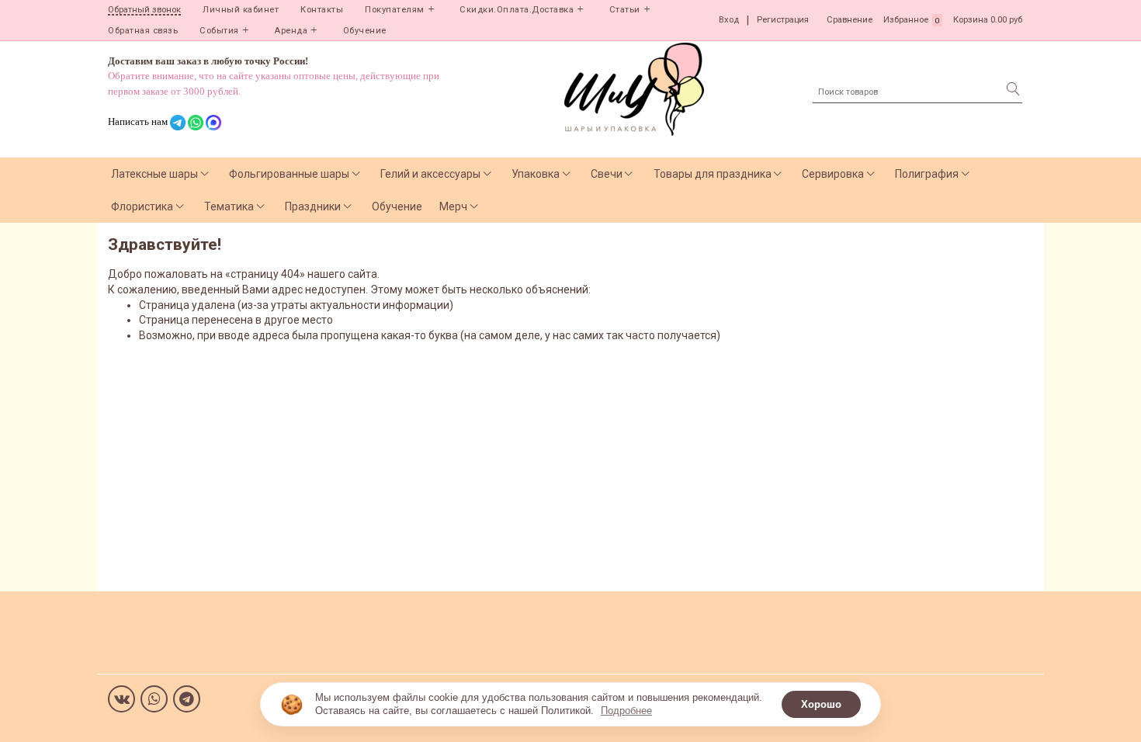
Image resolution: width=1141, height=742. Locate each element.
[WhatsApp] (154, 699)
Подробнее (626, 710)
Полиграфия (927, 174)
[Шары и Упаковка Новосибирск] (634, 88)
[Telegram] (186, 699)
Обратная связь (143, 31)
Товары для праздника (713, 174)
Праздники (313, 206)
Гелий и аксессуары (430, 174)
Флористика (142, 206)
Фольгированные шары (289, 174)
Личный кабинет (241, 10)
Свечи (607, 174)
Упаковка (536, 174)
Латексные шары (154, 174)
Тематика (229, 206)
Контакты (321, 10)
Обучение (365, 31)
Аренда (290, 31)
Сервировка (833, 174)
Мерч (453, 206)
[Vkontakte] (121, 699)
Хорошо (821, 704)
